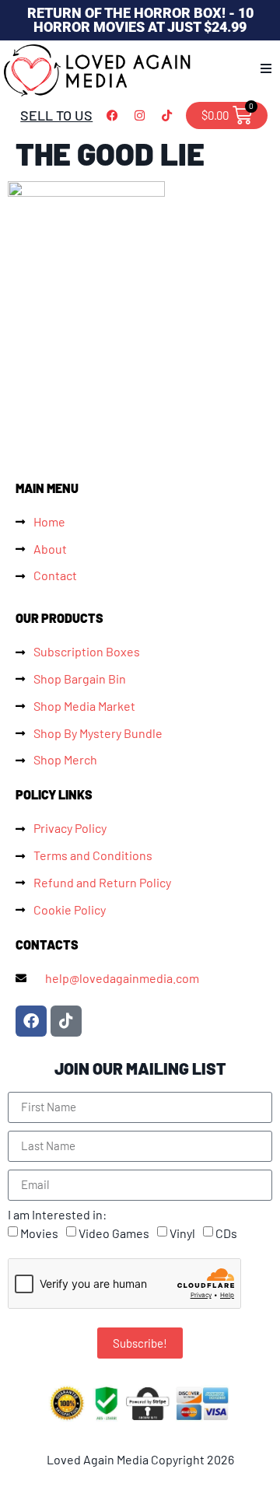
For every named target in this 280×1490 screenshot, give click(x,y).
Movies (39, 1233)
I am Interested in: (57, 1214)
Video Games (114, 1233)
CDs (226, 1233)
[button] (266, 68)
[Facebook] (112, 115)
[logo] (98, 70)
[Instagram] (139, 115)
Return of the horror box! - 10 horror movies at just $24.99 (140, 20)
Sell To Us (56, 115)
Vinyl (182, 1233)
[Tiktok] (166, 115)
